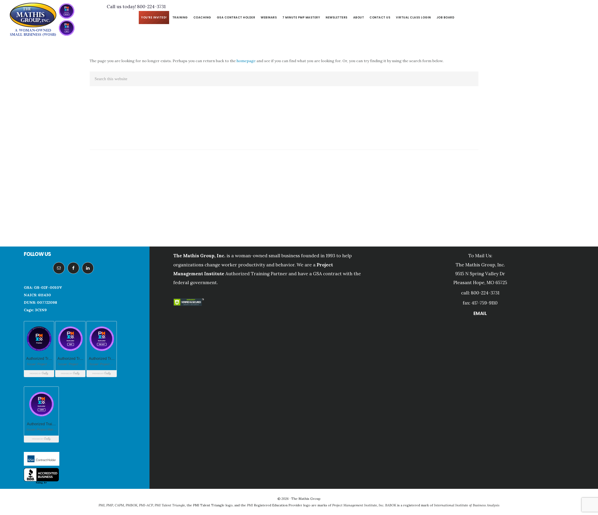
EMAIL (480, 313)
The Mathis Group (42, 19)
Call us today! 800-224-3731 (136, 6)
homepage (246, 60)
